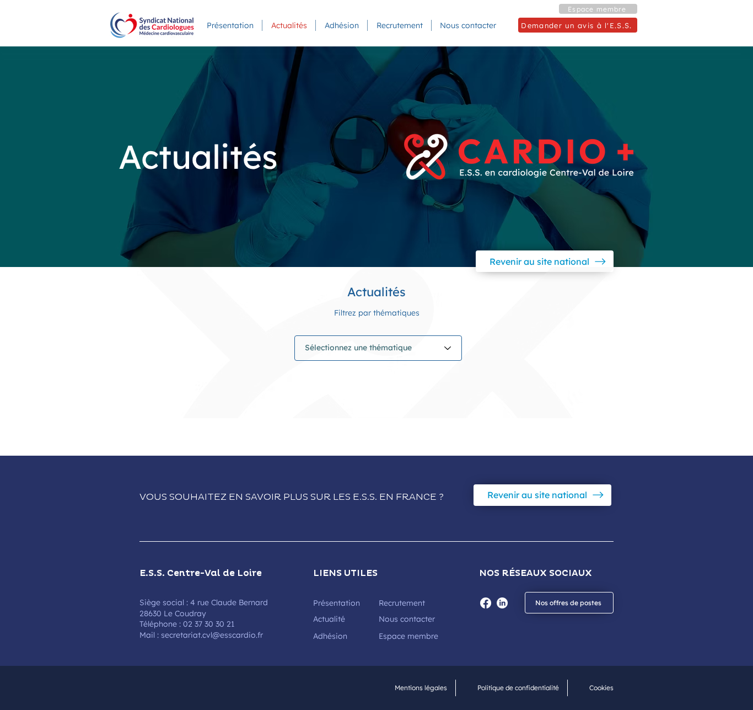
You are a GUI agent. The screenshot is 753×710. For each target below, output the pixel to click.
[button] (598, 9)
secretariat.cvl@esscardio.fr (212, 635)
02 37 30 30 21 (208, 624)
